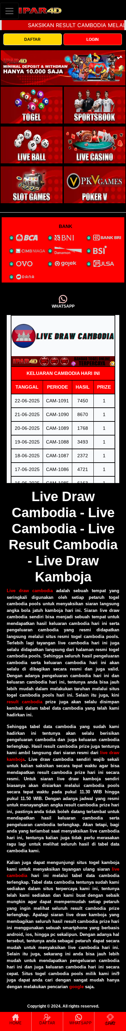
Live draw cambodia (30, 590)
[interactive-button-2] (95, 105)
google (76, 986)
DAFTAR (32, 39)
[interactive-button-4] (95, 145)
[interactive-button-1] (31, 105)
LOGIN (92, 39)
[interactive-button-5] (31, 184)
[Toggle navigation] (9, 11)
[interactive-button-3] (31, 145)
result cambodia (24, 701)
